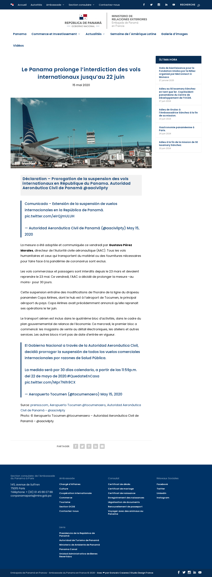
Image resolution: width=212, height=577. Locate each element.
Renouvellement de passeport (125, 506)
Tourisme (64, 502)
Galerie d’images (174, 34)
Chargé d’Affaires (69, 484)
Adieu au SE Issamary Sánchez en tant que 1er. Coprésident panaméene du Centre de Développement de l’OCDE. (177, 93)
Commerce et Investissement (54, 34)
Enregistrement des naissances (126, 497)
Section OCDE (67, 506)
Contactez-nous (109, 4)
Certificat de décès (119, 484)
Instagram (163, 497)
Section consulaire (80, 4)
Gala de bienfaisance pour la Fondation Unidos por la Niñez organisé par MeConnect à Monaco (177, 72)
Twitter (161, 488)
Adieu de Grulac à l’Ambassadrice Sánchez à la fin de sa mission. (178, 112)
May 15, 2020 (111, 394)
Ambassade (53, 4)
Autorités (36, 4)
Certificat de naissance (121, 493)
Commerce (65, 497)
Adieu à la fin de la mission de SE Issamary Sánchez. (178, 143)
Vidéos (18, 46)
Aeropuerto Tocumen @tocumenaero (78, 405)
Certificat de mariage (121, 488)
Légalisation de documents (124, 502)
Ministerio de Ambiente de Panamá (79, 544)
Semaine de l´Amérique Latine (133, 34)
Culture (63, 488)
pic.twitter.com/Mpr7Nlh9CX (50, 382)
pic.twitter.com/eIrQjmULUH (49, 216)
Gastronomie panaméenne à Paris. (176, 129)
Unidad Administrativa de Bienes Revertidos (78, 555)
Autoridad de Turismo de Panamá (79, 540)
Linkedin (161, 493)
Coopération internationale (75, 493)
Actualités (94, 34)
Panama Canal (68, 549)
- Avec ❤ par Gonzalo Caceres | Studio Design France (124, 572)
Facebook (162, 484)
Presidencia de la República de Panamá (77, 535)
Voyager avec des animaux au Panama (125, 512)
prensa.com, (39, 405)
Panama (19, 34)
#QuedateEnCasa (83, 376)
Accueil (22, 4)
